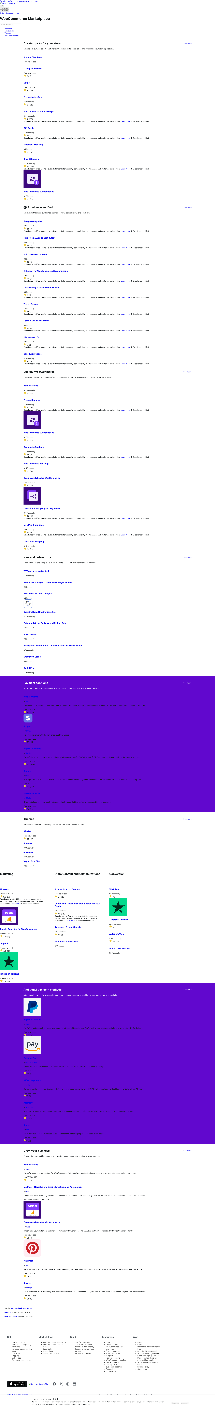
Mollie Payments (32, 793)
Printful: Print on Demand (67, 889)
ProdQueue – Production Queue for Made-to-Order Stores (53, 645)
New (45, 1347)
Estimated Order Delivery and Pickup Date (45, 623)
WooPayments (31, 696)
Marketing (16, 1351)
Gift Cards (29, 128)
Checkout (16, 1353)
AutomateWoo (31, 385)
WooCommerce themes (53, 1344)
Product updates (113, 1351)
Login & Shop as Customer (37, 320)
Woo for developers (83, 1342)
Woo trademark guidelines (148, 1353)
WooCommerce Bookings (36, 463)
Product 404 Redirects (66, 941)
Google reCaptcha (33, 221)
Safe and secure (11, 1316)
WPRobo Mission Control (36, 571)
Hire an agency (112, 1362)
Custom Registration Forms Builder (41, 287)
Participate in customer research (114, 1365)
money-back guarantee (21, 1308)
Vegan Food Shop (32, 861)
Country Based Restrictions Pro (40, 612)
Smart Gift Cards (32, 656)
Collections (48, 1351)
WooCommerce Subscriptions (39, 191)
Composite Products (34, 447)
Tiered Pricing (31, 304)
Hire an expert (21, 1)
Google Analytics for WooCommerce (42, 478)
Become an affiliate (83, 1353)
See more (187, 43)
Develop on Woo (7, 1)
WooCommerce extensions (54, 1342)
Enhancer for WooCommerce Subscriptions (46, 271)
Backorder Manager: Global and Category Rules (48, 582)
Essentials (47, 1349)
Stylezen (28, 843)
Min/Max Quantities (34, 525)
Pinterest (4, 889)
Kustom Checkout (33, 57)
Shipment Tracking (33, 144)
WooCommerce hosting (116, 1360)
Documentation (112, 1344)
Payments (16, 1347)
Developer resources (83, 1344)
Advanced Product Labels (68, 927)
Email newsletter (113, 1353)
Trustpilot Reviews (33, 68)
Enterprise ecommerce (21, 1360)
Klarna (27, 1125)
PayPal (29, 753)
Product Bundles (32, 400)
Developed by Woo (51, 1353)
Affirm (28, 1085)
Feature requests (113, 1358)
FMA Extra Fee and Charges (38, 593)
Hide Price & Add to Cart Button (39, 238)
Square (27, 771)
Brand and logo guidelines (148, 1356)
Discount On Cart (32, 337)
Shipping (15, 1356)
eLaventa (28, 852)
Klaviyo (27, 1283)
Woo (28, 701)
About (140, 1342)
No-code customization (22, 1349)
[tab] (8, 28)
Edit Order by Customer (36, 254)
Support (8, 1312)
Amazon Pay (30, 1058)
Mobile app (16, 1358)
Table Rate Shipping (34, 541)
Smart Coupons (32, 159)
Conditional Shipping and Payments (42, 508)
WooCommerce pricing (21, 1344)
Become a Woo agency (84, 1347)
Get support (32, 1)
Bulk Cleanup (30, 634)
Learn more (125, 121)
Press (139, 1344)
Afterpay (28, 1103)
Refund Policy (143, 1367)
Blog (108, 1342)
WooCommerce (18, 1342)
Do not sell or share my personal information (147, 1359)
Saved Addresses (33, 354)
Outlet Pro (29, 668)
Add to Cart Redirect (119, 948)
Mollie (28, 798)
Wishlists (114, 889)
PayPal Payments (32, 748)
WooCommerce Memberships (39, 111)
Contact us (142, 1369)
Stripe (27, 83)
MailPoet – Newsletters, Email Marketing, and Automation (53, 1187)
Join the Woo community (148, 1351)
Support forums (112, 1371)
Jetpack (4, 943)
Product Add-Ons (33, 97)
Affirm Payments (32, 1080)
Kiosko (27, 831)
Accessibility (111, 1369)
